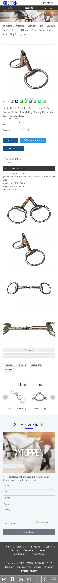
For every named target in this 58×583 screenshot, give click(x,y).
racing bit (8, 369)
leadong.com (30, 570)
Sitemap (37, 566)
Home (9, 8)
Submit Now (29, 532)
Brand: (7, 159)
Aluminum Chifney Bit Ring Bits (39, 408)
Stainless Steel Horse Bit (15, 365)
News (42, 550)
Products (29, 8)
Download (29, 550)
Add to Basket (35, 140)
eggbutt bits (36, 365)
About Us (21, 546)
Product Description (13, 168)
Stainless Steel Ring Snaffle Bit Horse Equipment (18, 408)
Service (14, 550)
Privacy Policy (37, 553)
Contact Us (19, 553)
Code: (7, 162)
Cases (49, 546)
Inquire (10, 140)
